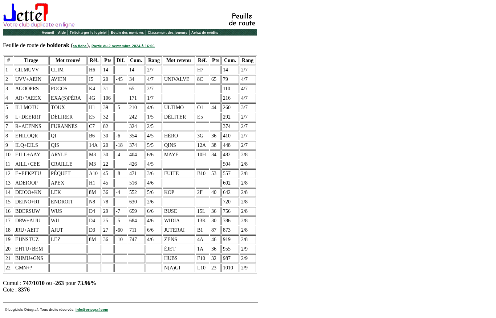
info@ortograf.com (92, 309)
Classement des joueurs (167, 32)
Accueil (48, 32)
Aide (62, 32)
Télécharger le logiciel (88, 32)
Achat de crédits (204, 32)
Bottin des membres (127, 32)
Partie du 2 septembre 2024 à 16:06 (123, 46)
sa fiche (80, 46)
